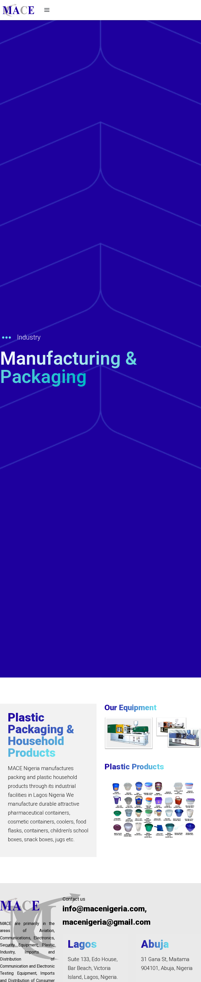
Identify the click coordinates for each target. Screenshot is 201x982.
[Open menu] (47, 10)
